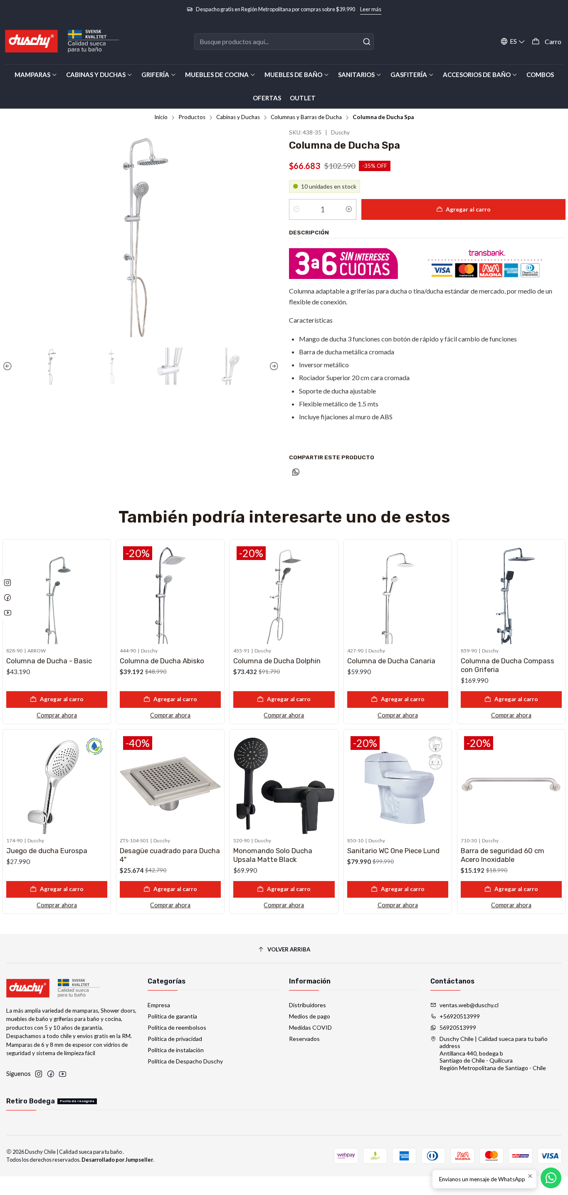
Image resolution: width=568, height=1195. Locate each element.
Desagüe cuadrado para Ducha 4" (170, 855)
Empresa (159, 1004)
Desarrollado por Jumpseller (117, 1159)
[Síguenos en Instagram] (39, 1074)
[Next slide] (273, 366)
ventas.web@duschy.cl (469, 1004)
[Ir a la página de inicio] (62, 41)
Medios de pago (309, 1016)
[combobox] (283, 41)
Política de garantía (172, 1016)
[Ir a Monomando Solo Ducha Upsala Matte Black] (283, 783)
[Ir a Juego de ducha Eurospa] (56, 783)
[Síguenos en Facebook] (51, 1074)
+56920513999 (460, 1016)
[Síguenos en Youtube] (63, 1074)
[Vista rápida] (100, 592)
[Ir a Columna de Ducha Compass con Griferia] (511, 593)
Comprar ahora (57, 715)
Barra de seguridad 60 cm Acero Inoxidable (502, 855)
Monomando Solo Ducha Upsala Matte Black (272, 855)
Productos (191, 117)
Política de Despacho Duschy (185, 1061)
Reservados (304, 1038)
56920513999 (458, 1027)
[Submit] (367, 41)
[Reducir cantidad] (296, 209)
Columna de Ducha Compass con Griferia (507, 665)
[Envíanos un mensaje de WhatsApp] (551, 1178)
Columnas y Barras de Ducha (306, 117)
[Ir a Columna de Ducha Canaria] (397, 593)
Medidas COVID (310, 1027)
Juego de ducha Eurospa (46, 850)
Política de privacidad (175, 1038)
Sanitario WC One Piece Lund (393, 850)
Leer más (370, 9)
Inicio (161, 117)
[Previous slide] (8, 366)
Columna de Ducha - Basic (49, 661)
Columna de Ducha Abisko (162, 661)
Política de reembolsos (177, 1027)
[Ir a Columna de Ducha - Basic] (56, 593)
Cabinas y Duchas (238, 117)
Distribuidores (307, 1004)
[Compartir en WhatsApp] (296, 472)
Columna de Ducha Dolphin (277, 661)
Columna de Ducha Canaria (391, 661)
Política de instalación (176, 1049)
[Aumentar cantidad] (349, 209)
